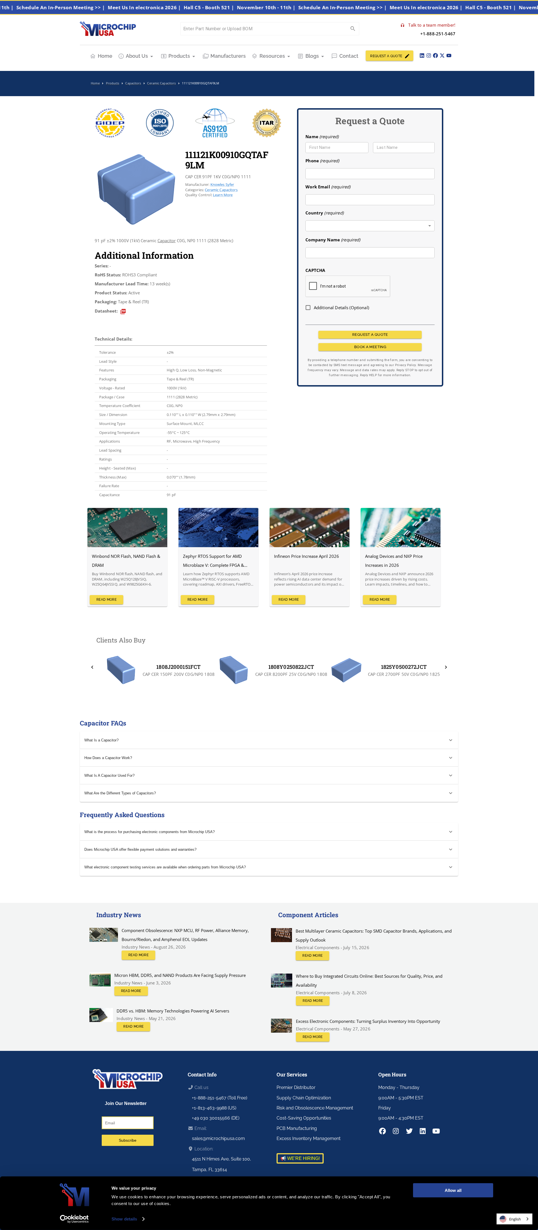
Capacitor (166, 240)
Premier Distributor (296, 1087)
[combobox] (370, 225)
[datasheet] (123, 311)
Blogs (312, 56)
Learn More (223, 194)
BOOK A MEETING (370, 347)
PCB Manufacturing (297, 1128)
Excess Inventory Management (308, 1138)
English (515, 1219)
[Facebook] (435, 55)
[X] (442, 55)
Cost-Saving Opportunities (304, 1118)
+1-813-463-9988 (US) (214, 1108)
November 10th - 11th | (290, 7)
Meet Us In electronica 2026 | (168, 7)
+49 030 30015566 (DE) (215, 1118)
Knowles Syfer (222, 184)
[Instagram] (428, 55)
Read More (106, 600)
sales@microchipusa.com (218, 1138)
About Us (137, 56)
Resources (272, 56)
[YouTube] (448, 55)
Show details (124, 1219)
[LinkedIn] (422, 55)
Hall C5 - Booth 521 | (233, 7)
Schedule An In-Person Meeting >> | (84, 7)
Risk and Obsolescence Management (315, 1108)
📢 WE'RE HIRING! (300, 1158)
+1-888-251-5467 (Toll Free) (219, 1097)
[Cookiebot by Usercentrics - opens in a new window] (74, 1219)
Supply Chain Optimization (304, 1097)
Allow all (453, 1190)
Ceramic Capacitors (221, 189)
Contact (348, 56)
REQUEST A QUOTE (386, 56)
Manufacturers (228, 56)
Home (105, 56)
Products (179, 56)
